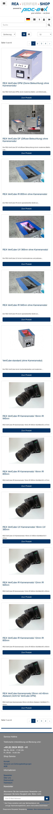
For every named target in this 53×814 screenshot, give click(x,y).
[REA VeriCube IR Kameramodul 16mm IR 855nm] (26, 453)
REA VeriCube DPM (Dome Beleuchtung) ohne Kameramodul (26, 84)
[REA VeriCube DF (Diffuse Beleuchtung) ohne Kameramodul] (26, 120)
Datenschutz (8, 780)
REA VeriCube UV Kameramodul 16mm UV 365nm (24, 528)
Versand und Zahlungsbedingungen (18, 764)
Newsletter (8, 775)
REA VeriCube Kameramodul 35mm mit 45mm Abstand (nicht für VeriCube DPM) (25, 694)
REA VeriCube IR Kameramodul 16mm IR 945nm (23, 417)
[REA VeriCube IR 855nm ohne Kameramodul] (26, 176)
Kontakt (7, 761)
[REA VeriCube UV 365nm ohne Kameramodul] (26, 231)
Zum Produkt (26, 97)
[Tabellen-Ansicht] (24, 34)
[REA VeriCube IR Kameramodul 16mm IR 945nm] (26, 398)
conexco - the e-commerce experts (38, 809)
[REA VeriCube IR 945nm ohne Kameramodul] (26, 287)
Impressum (8, 782)
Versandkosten (45, 803)
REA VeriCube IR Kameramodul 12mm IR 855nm (23, 639)
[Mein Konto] (39, 19)
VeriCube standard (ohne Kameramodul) (22, 360)
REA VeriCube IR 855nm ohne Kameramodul (25, 194)
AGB (5, 766)
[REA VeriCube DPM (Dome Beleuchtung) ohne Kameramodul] (26, 65)
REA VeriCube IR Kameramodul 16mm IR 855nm (23, 472)
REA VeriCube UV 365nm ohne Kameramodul (25, 249)
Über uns (7, 777)
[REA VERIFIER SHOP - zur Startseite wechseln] (31, 8)
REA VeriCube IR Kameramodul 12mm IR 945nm (23, 583)
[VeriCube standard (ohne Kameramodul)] (26, 342)
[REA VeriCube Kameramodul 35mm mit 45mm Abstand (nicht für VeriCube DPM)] (26, 675)
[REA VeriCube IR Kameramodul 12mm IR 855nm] (26, 619)
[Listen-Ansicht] (28, 34)
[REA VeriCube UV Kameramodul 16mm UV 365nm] (26, 508)
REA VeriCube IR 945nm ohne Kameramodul (25, 304)
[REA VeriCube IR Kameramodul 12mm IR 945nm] (26, 564)
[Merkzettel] (34, 19)
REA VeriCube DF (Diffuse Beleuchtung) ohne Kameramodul (25, 139)
